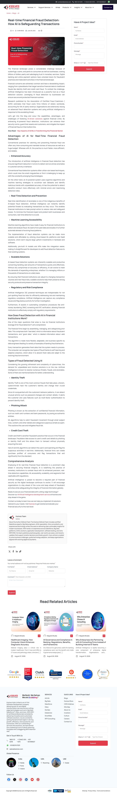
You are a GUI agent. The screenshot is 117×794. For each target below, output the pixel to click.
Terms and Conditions (103, 791)
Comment (11, 577)
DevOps (47, 710)
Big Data (47, 701)
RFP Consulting (50, 719)
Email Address (32, 567)
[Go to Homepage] (8, 779)
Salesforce (48, 704)
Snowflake (48, 716)
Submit (89, 69)
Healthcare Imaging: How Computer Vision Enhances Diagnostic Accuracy (22, 642)
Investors (67, 713)
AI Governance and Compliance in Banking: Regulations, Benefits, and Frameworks (57, 642)
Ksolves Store (68, 701)
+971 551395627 (101, 2)
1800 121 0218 (78, 2)
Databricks (48, 713)
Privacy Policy (92, 791)
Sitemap (84, 791)
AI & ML (47, 698)
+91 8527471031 (15, 745)
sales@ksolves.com (16, 749)
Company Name (52, 567)
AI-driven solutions (35, 119)
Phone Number (78, 43)
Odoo (47, 707)
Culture (66, 716)
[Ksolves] (11, 7)
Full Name (11, 567)
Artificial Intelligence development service (34, 495)
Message (77, 51)
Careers (66, 719)
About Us (67, 710)
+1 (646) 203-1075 (89, 2)
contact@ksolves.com (64, 2)
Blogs (14, 13)
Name (76, 27)
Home (9, 13)
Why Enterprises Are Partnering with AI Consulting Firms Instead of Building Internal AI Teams (91, 642)
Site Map (67, 707)
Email (76, 35)
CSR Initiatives (69, 704)
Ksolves (32, 504)
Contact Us (108, 7)
